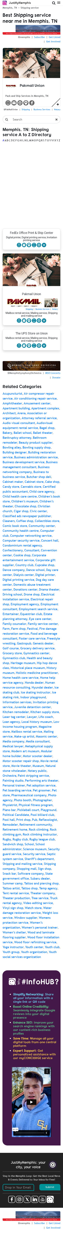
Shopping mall (26, 869)
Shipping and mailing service (22, 864)
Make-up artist (24, 736)
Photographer (42, 800)
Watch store (33, 908)
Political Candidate (16, 815)
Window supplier (25, 918)
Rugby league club (42, 839)
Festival (32, 629)
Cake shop (52, 482)
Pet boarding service (17, 790)
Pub (34, 820)
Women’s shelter (14, 932)
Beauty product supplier (35, 442)
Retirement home (15, 829)
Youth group (11, 952)
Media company (13, 741)
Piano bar (9, 810)
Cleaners (9, 521)
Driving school (12, 594)
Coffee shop (24, 521)
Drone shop (32, 594)
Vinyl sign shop (13, 908)
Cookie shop (21, 555)
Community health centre (21, 531)
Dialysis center (23, 575)
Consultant (31, 550)
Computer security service (21, 540)
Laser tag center (14, 717)
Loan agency (11, 722)
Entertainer (11, 614)
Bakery (7, 433)
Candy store (11, 487)
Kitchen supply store (44, 712)
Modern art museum (25, 751)
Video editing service (38, 903)
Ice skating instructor (35, 692)
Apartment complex (45, 408)
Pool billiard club (42, 815)
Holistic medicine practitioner (37, 673)
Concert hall (49, 540)
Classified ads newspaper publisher (27, 516)
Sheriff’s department (39, 859)
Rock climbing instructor (40, 834)
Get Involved (53, 41)
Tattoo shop (29, 888)
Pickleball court (28, 810)
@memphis (24, 37)
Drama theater (49, 589)
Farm (6, 629)
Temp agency (48, 888)
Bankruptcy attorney (17, 438)
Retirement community (35, 825)
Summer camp (13, 883)
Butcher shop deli (39, 477)
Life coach (45, 717)
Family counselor (14, 624)
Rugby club (20, 839)
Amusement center (37, 403)
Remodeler (10, 825)
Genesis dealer (43, 643)
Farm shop (18, 629)
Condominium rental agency (22, 545)
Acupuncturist (12, 394)
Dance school (35, 570)
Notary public (37, 771)
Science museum (35, 849)
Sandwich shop (13, 844)
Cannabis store (31, 487)
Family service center (43, 624)
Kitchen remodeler (16, 712)
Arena (21, 413)
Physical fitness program (36, 805)
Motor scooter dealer (37, 756)
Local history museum (37, 722)
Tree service (39, 898)
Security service (34, 854)
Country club (24, 565)
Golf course (11, 648)
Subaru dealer (40, 878)
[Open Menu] (59, 2)
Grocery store (12, 653)
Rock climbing (38, 829)
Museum (38, 766)
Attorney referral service (39, 418)
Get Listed (54, 37)
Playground (48, 810)
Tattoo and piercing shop (41, 883)
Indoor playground (33, 697)
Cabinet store (34, 482)
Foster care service (32, 638)
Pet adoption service (41, 785)
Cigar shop (21, 511)
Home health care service (20, 678)
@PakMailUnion (11, 109)
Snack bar (9, 874)
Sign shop (44, 869)
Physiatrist (10, 805)
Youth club (52, 947)
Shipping (26, 109)
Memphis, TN (10, 7)
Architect (9, 413)
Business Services (42, 109)
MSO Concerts (52, 373)
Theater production (16, 898)
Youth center (34, 947)
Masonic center (46, 736)
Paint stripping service (33, 776)
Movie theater (21, 766)
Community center (42, 526)
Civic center (38, 511)
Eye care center (40, 619)
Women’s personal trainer (40, 927)
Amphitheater (12, 403)
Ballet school (22, 433)
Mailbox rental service (26, 731)
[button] (44, 245)
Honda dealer (34, 683)
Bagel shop (47, 428)
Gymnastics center (36, 653)
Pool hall (9, 820)
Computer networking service (31, 536)
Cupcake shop (44, 565)
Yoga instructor (13, 947)
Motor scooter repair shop (21, 761)
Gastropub (24, 643)
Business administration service (36, 457)
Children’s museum (24, 501)
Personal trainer (14, 785)
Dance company (14, 570)
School (29, 844)
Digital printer (45, 575)
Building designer (15, 452)
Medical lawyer (13, 746)
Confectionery (13, 550)
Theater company (42, 893)
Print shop (23, 820)
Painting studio (13, 780)
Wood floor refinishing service (35, 942)
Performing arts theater (41, 780)
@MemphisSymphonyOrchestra (24, 373)
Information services (17, 702)
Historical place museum (28, 668)
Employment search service (38, 609)
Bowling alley (12, 447)
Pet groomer (41, 790)
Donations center (25, 589)
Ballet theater (42, 433)
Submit (50, 1187)
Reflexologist (48, 820)
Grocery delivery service (37, 648)
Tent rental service (16, 893)
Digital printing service (18, 580)
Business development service (23, 462)
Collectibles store (47, 521)
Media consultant (38, 741)
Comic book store (15, 526)
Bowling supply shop (37, 447)
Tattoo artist (11, 888)
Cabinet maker (13, 482)
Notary (57, 109)
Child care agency (41, 491)
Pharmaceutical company (29, 795)
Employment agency (25, 604)
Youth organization (34, 952)
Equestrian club (31, 614)
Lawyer (32, 717)
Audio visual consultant (19, 423)
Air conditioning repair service (35, 398)
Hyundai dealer (42, 687)
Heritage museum (23, 663)
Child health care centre (20, 496)
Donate (56, 377)
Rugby (7, 839)
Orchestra (9, 776)
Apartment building (16, 408)
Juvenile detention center (32, 707)
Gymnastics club (14, 658)
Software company (31, 874)
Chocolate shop (25, 506)
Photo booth (22, 800)
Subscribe (39, 37)
